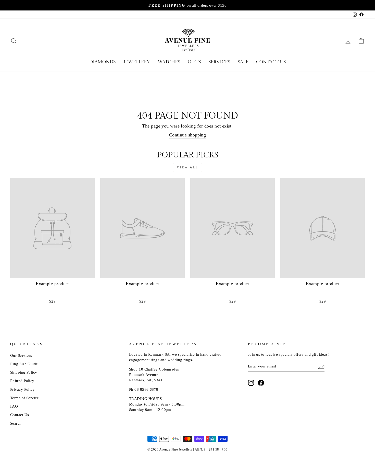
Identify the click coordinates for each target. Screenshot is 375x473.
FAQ (14, 406)
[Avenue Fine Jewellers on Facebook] (261, 383)
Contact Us (271, 62)
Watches (169, 62)
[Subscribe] (321, 366)
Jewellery (136, 62)
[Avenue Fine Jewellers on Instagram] (251, 383)
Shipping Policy (23, 372)
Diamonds (102, 62)
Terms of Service (24, 398)
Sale (243, 62)
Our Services (21, 355)
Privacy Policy (22, 389)
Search (16, 423)
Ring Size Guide (24, 364)
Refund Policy (22, 380)
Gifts (194, 62)
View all (187, 167)
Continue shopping (187, 134)
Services (219, 62)
